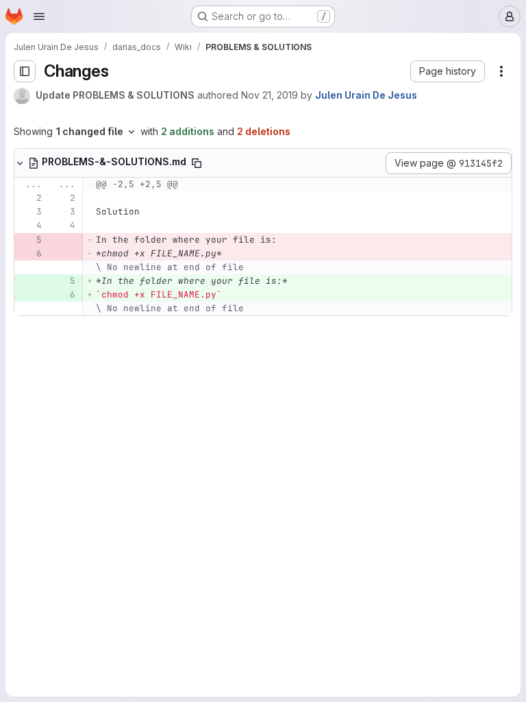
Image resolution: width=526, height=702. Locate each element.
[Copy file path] (196, 163)
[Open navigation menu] (39, 16)
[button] (447, 71)
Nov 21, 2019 (269, 95)
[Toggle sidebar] (25, 71)
